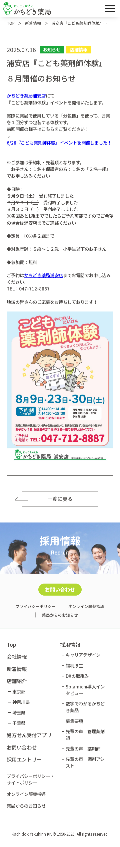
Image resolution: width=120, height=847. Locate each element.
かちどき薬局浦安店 (26, 95)
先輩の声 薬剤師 (83, 748)
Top (11, 644)
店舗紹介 (17, 680)
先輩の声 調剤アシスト (85, 762)
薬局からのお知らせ (60, 615)
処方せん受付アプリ (29, 734)
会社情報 (17, 656)
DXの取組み (77, 675)
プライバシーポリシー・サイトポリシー (30, 779)
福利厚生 (74, 665)
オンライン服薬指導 (86, 606)
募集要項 (74, 720)
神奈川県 (21, 701)
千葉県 (18, 722)
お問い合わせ (60, 589)
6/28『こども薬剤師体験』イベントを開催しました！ (59, 142)
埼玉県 (18, 712)
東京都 (18, 691)
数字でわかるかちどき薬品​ (85, 706)
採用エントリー (24, 759)
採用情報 (70, 644)
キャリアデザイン (83, 654)
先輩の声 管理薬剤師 (85, 734)
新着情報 (17, 668)
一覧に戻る (59, 498)
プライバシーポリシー (36, 606)
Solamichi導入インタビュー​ (85, 689)
